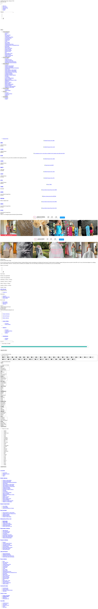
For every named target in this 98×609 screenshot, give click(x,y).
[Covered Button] (3, 382)
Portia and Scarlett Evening (7, 590)
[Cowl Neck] (3, 407)
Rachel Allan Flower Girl (7, 526)
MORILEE (5, 495)
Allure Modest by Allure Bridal (8, 485)
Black (5, 461)
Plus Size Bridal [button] (3, 510)
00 (9, 357)
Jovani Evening (5, 589)
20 (55, 357)
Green (5, 434)
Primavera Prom (6, 578)
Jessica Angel (5, 570)
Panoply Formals (6, 576)
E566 (1, 155)
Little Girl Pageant (6, 315)
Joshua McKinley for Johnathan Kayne (10, 572)
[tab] (50, 321)
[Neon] (2, 389)
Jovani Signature (6, 546)
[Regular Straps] (3, 423)
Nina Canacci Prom (6, 575)
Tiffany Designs (5, 583)
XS (52, 359)
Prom (4, 561)
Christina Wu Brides (6, 487)
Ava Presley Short (6, 532)
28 (72, 357)
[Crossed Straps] (3, 383)
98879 (1, 167)
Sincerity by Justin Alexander (8, 500)
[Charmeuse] (2, 397)
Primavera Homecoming (7, 537)
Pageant (4, 542)
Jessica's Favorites (6, 595)
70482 (1, 186)
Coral (5, 455)
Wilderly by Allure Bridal (7, 501)
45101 (1, 210)
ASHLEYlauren (6, 603)
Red (4, 453)
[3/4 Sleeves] (4, 418)
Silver (5, 463)
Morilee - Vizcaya (6, 496)
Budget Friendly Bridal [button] (4, 503)
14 (41, 357)
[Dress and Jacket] (4, 374)
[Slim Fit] (3, 415)
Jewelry (4, 474)
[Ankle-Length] (3, 402)
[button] (6, 31)
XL (69, 359)
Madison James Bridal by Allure (8, 494)
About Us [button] (4, 327)
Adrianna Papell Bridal (7, 481)
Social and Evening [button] (4, 585)
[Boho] (4, 373)
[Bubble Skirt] (4, 377)
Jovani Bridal (5, 491)
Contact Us (5, 292)
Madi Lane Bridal (6, 493)
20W (10, 359)
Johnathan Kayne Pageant (7, 545)
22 (59, 357)
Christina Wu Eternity (6, 488)
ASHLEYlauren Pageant (7, 543)
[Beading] (3, 393)
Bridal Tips (5, 597)
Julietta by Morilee (6, 514)
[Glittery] (2, 387)
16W (92, 357)
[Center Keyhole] (4, 379)
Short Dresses (5, 530)
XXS (48, 359)
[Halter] (3, 408)
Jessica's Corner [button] (3, 593)
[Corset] (4, 380)
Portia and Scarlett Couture (7, 547)
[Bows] (3, 394)
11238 (1, 149)
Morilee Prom (5, 574)
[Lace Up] (3, 384)
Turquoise (5, 437)
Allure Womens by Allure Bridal (8, 512)
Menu (2, 29)
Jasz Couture (5, 569)
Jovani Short (5, 533)
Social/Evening (5, 588)
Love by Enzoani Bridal (7, 492)
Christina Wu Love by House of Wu (9, 513)
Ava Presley (5, 604)
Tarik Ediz (4, 591)
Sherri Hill (4, 607)
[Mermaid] (3, 414)
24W (21, 359)
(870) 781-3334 (3, 289)
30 (77, 357)
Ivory (5, 456)
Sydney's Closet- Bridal (7, 516)
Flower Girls (5, 522)
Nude (5, 457)
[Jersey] (2, 400)
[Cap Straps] (3, 422)
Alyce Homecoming (6, 531)
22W (15, 359)
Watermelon (6, 451)
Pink (5, 447)
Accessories (5, 472)
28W (32, 359)
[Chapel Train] (3, 404)
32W (42, 359)
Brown (5, 460)
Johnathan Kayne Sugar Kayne (8, 555)
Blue (5, 440)
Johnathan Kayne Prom (7, 571)
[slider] (88, 346)
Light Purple (6, 445)
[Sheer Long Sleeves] (4, 420)
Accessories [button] (2, 470)
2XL (74, 359)
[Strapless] (3, 425)
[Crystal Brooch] (3, 395)
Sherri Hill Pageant (6, 549)
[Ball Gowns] (4, 372)
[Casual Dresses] (5, 369)
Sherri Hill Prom (6, 581)
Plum (5, 452)
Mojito (5, 431)
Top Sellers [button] (2, 600)
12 (37, 357)
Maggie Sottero (5, 497)
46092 (1, 203)
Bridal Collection (6, 317)
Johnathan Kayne (6, 605)
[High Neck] (3, 409)
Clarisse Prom (5, 566)
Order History (5, 302)
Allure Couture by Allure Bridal (8, 484)
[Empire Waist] (3, 413)
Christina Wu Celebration (7, 524)
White (5, 464)
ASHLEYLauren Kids (7, 554)
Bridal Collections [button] (3, 478)
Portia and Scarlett (6, 577)
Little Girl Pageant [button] (4, 551)
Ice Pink (5, 446)
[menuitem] (50, 5)
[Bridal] (5, 367)
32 (81, 357)
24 (64, 357)
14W (87, 357)
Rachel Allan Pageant (6, 548)
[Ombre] (2, 390)
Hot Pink (5, 448)
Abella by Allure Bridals (7, 480)
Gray (5, 462)
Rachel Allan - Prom (6, 580)
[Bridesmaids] (5, 368)
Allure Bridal (5, 483)
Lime (5, 435)
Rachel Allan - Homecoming (8, 535)
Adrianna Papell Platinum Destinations (10, 482)
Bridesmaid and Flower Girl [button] (5, 518)
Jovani (4, 606)
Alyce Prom (5, 563)
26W (26, 359)
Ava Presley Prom (6, 565)
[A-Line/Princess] (3, 412)
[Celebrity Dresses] (4, 378)
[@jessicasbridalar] (35, 239)
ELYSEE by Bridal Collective (8, 489)
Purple (5, 443)
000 (4, 357)
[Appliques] (3, 392)
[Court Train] (3, 405)
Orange (5, 454)
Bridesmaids (5, 521)
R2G (3, 579)
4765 (1, 180)
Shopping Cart (5, 7)
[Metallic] (2, 388)
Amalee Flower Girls (6, 523)
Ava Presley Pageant (6, 544)
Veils (3, 475)
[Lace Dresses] (4, 375)
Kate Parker (5, 573)
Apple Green (6, 433)
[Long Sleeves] (4, 419)
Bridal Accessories (6, 473)
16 (46, 357)
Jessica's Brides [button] (6, 321)
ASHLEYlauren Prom (7, 564)
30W (37, 359)
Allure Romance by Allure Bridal (9, 486)
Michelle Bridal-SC (6, 515)
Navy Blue (6, 442)
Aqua (5, 436)
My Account (5, 6)
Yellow (5, 430)
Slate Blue (6, 439)
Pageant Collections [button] (4, 539)
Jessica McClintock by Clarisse (8, 508)
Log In (4, 9)
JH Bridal (4, 490)
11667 (1, 173)
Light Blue (6, 438)
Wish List (4, 5)
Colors (4, 568)
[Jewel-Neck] (3, 410)
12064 (1, 161)
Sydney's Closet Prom (7, 582)
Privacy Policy (5, 298)
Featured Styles (5, 138)
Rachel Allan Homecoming (7, 536)
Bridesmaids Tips (6, 598)
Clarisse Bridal (5, 507)
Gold (5, 459)
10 (33, 357)
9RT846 (2, 198)
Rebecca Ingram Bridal (7, 498)
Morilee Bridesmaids (6, 525)
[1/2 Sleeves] (4, 417)
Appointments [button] (5, 336)
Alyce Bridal (5, 506)
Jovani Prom (5, 567)
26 (68, 357)
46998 (1, 192)
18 (50, 357)
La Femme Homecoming (7, 534)
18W (5, 359)
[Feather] (2, 399)
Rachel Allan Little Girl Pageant (8, 556)
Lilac (5, 444)
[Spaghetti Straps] (3, 424)
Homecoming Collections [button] (5, 528)
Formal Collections (6, 313)
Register (4, 8)
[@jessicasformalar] (34, 217)
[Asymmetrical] (3, 403)
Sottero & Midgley (6, 499)
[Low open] (3, 385)
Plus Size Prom (5, 562)
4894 (1, 142)
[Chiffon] (2, 398)
